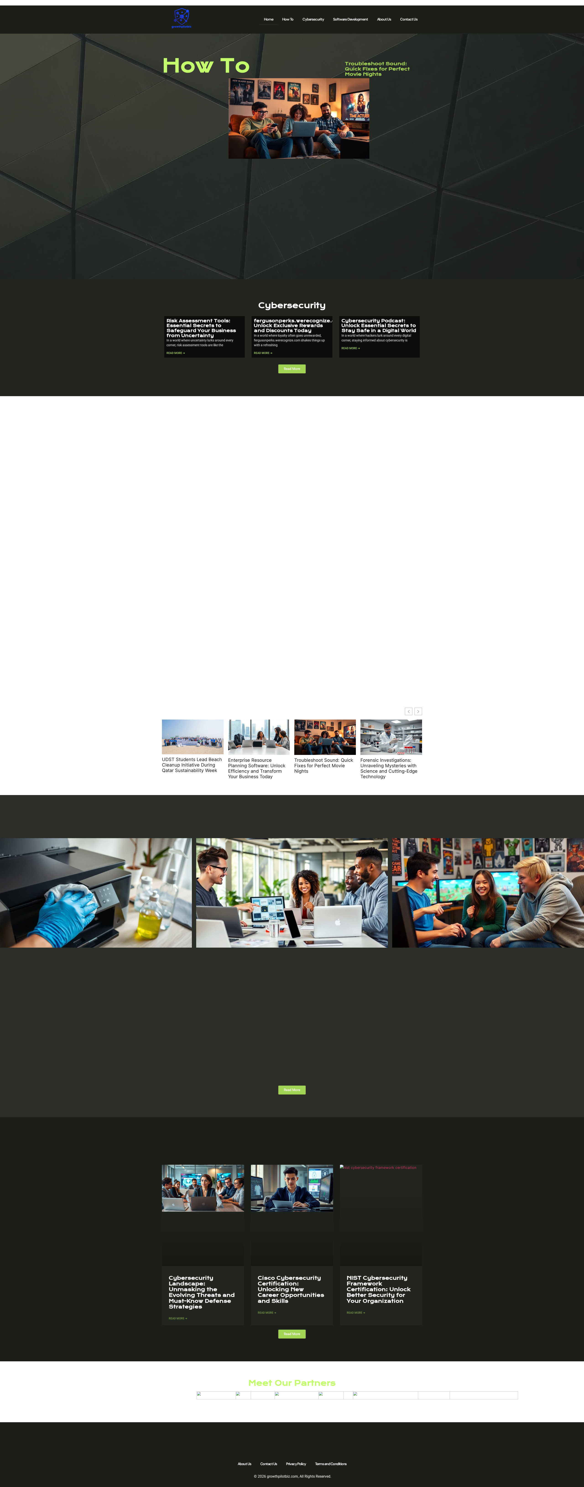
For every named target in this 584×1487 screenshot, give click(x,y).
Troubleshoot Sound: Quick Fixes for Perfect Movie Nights (377, 69)
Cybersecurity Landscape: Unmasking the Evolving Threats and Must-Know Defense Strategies (202, 1292)
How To (287, 19)
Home (268, 19)
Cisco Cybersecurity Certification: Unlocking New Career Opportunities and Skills (291, 1289)
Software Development (350, 19)
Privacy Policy (296, 1463)
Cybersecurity (313, 19)
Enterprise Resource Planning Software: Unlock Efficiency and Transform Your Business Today (256, 768)
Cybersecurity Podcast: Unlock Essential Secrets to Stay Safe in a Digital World (379, 325)
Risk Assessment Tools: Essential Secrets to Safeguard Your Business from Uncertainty (201, 328)
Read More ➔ (176, 353)
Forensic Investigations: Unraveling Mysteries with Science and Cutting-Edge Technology (388, 768)
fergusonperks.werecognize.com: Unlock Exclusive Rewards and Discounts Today (300, 325)
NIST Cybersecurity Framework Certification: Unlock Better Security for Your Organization (379, 1289)
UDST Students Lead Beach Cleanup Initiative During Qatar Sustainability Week (192, 765)
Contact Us (408, 19)
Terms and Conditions (331, 1463)
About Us (384, 19)
